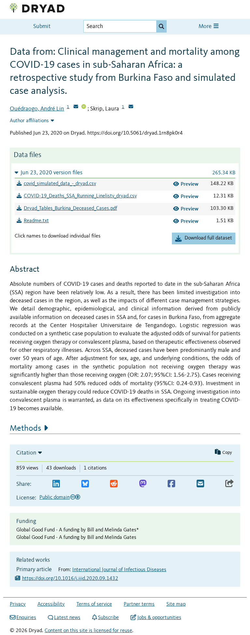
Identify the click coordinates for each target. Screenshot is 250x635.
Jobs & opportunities (159, 617)
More (206, 26)
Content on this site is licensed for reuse (88, 630)
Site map (176, 604)
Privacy (18, 604)
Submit (41, 26)
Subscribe (108, 617)
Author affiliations (29, 120)
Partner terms (139, 604)
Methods (25, 428)
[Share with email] (200, 484)
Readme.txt (36, 221)
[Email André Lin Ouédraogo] (76, 107)
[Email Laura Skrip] (131, 107)
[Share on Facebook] (171, 484)
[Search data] (161, 26)
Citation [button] (26, 453)
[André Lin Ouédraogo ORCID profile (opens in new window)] (84, 107)
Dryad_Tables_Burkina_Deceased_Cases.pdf (70, 208)
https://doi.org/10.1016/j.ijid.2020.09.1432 (70, 578)
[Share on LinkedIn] (56, 484)
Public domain (54, 497)
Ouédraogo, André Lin (37, 109)
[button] (125, 172)
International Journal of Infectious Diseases (119, 569)
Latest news (67, 617)
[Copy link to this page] (229, 484)
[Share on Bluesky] (85, 484)
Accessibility (51, 604)
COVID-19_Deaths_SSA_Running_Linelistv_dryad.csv (80, 196)
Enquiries (26, 617)
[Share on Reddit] (114, 484)
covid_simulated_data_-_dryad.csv (60, 183)
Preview (190, 184)
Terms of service (94, 604)
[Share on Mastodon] (142, 484)
